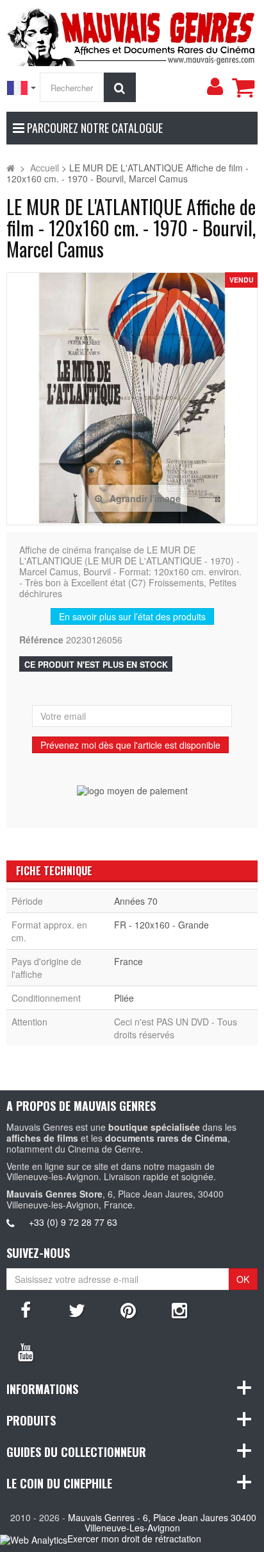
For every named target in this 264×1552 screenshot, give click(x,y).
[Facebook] (25, 1309)
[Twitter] (77, 1309)
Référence (41, 639)
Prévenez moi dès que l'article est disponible (130, 744)
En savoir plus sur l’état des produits (132, 616)
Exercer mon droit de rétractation (134, 1538)
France (128, 961)
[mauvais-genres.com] (132, 34)
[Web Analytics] (33, 1539)
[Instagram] (179, 1309)
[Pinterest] (128, 1309)
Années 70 (136, 900)
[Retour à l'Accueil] (10, 167)
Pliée (124, 997)
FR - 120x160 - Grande (161, 924)
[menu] (215, 87)
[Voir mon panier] (243, 87)
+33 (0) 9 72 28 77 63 (73, 1222)
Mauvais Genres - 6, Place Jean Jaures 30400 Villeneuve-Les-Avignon (162, 1523)
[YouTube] (25, 1351)
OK (242, 1279)
